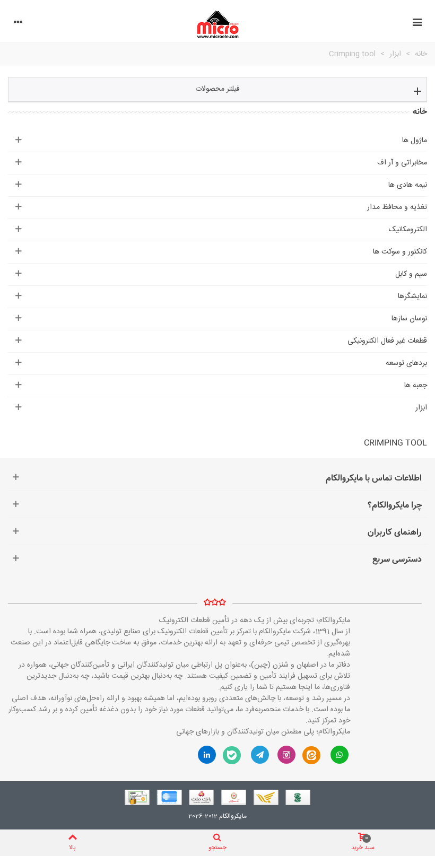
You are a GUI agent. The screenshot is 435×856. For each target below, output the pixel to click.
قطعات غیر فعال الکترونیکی (387, 341)
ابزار (421, 407)
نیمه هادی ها (407, 185)
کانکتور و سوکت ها (400, 252)
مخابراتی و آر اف (402, 162)
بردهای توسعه (406, 363)
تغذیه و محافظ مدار (397, 207)
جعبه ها (415, 385)
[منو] (417, 24)
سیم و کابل (411, 274)
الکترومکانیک (408, 229)
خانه (420, 111)
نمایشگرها (412, 296)
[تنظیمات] (18, 24)
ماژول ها (414, 140)
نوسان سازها (409, 318)
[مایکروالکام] (217, 24)
